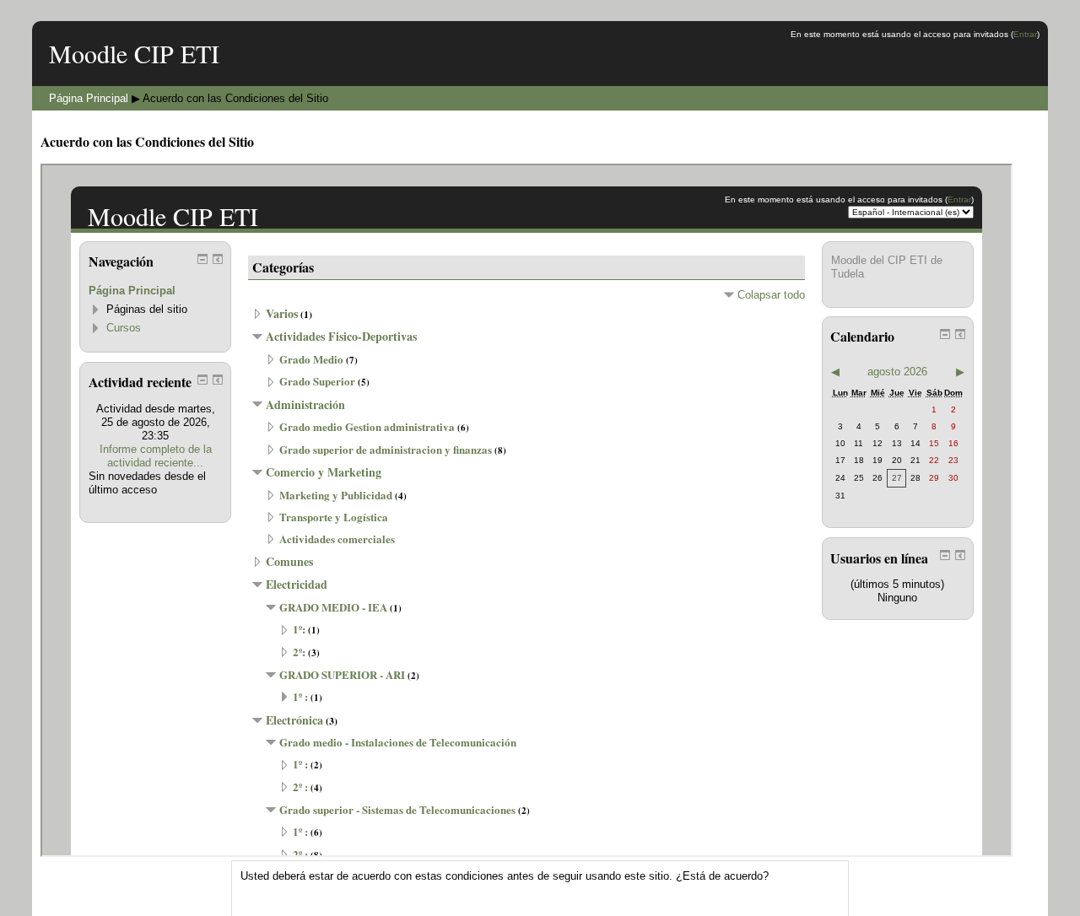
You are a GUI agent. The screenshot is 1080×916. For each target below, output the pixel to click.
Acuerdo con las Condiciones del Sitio (235, 98)
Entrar (1025, 34)
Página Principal (88, 98)
